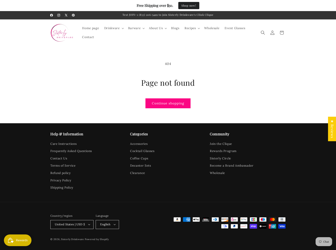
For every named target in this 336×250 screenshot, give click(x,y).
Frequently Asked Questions (71, 151)
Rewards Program (223, 151)
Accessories (139, 144)
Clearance (137, 173)
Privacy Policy (60, 180)
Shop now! (188, 5)
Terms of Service (63, 165)
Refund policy (60, 173)
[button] (114, 28)
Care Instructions (63, 144)
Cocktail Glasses (142, 151)
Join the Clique (221, 144)
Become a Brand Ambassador (232, 165)
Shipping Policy (61, 187)
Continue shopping (168, 103)
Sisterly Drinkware (72, 239)
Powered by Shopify (97, 239)
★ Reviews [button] (332, 129)
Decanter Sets (140, 165)
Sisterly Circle (220, 158)
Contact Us (58, 158)
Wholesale (217, 173)
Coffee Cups (139, 158)
